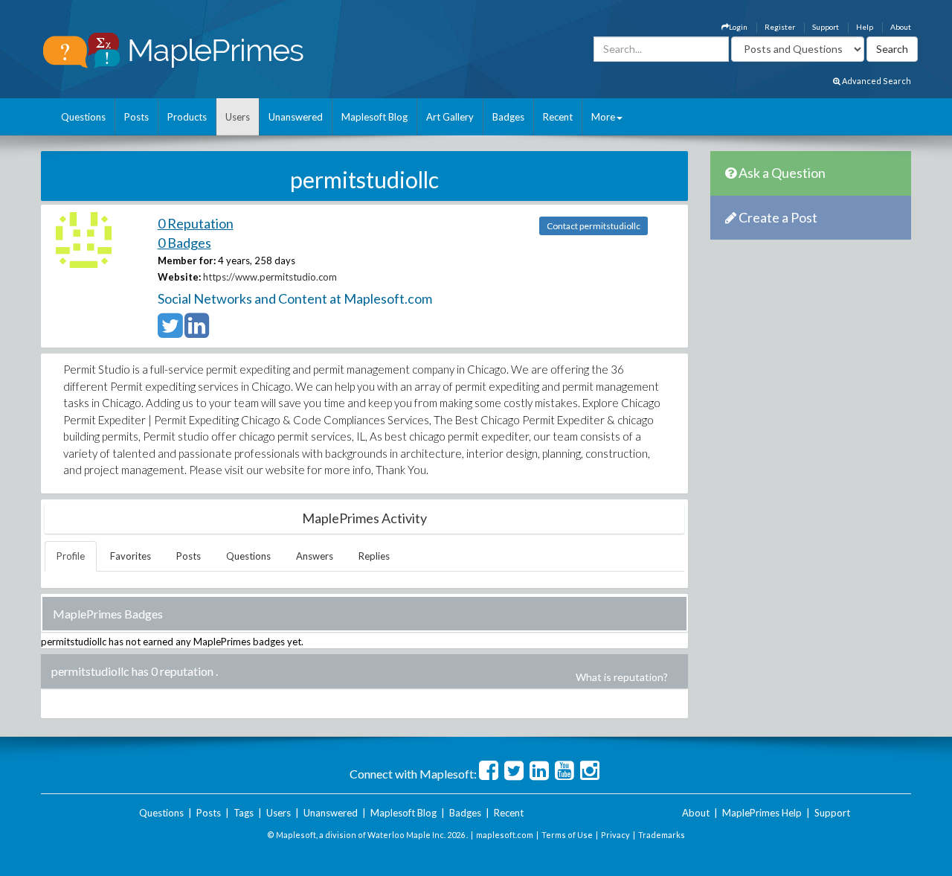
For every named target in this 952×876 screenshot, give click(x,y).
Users (237, 117)
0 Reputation (196, 223)
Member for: (187, 260)
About (900, 26)
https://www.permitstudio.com (270, 277)
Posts (136, 117)
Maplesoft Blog (374, 117)
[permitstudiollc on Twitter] (170, 332)
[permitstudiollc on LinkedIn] (196, 332)
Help (864, 26)
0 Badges (184, 242)
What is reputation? (622, 677)
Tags (244, 813)
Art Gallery (450, 117)
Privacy (615, 835)
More (603, 117)
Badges (508, 117)
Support (825, 26)
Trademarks (661, 835)
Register (780, 26)
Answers (314, 556)
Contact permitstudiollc (593, 225)
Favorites (130, 556)
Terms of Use (567, 835)
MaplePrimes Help (762, 813)
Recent (558, 117)
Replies (374, 556)
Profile (71, 556)
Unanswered (295, 117)
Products (187, 117)
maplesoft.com (504, 835)
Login (738, 26)
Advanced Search (875, 81)
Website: (179, 277)
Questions (83, 117)
